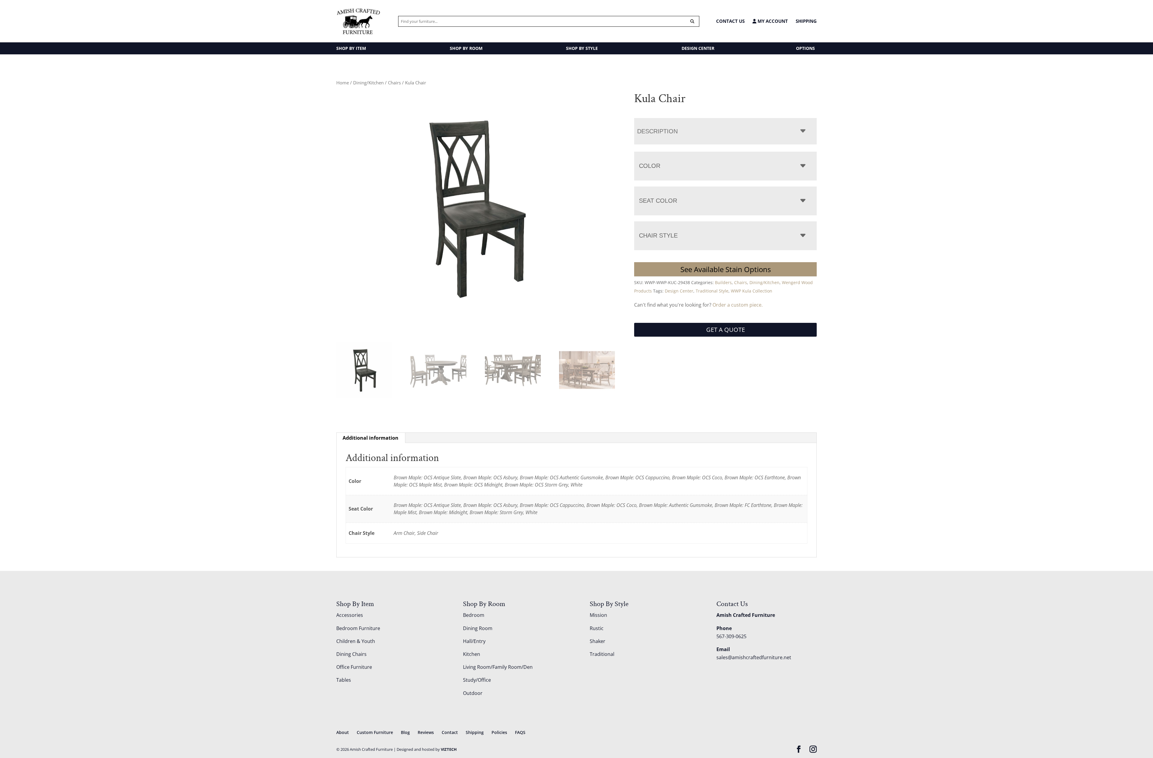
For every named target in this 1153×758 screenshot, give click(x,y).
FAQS (520, 732)
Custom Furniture (375, 732)
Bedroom (473, 615)
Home (342, 83)
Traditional (602, 654)
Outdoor (473, 693)
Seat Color (658, 200)
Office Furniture (354, 667)
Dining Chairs (351, 654)
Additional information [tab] (370, 438)
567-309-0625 (731, 636)
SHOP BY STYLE (582, 48)
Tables (343, 680)
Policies (499, 732)
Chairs (394, 83)
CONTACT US (730, 21)
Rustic (597, 628)
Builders (723, 282)
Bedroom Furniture (358, 628)
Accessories (349, 615)
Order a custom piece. (738, 305)
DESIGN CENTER (698, 48)
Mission (598, 615)
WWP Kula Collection (751, 291)
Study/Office (477, 680)
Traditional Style (712, 291)
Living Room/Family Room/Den (498, 667)
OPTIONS (805, 48)
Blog (405, 732)
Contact (450, 732)
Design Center (679, 291)
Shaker (597, 641)
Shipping (806, 21)
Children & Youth (355, 641)
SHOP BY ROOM (466, 48)
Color (649, 165)
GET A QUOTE (725, 330)
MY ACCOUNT (772, 21)
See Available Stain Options (725, 269)
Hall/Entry (474, 641)
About (342, 732)
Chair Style (658, 235)
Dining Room (477, 628)
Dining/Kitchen (368, 83)
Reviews (426, 732)
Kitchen (471, 654)
